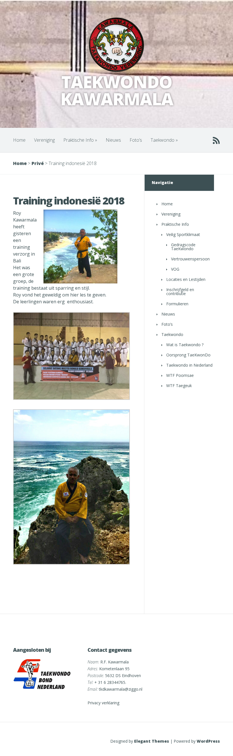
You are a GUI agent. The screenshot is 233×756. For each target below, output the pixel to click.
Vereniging (44, 140)
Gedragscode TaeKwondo (183, 246)
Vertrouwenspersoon (190, 259)
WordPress (208, 741)
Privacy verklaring (103, 702)
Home (19, 140)
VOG (175, 269)
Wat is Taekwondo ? (184, 344)
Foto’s (136, 140)
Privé (38, 163)
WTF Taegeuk (179, 385)
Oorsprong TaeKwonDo (188, 355)
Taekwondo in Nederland (189, 365)
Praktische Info (80, 140)
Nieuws (113, 140)
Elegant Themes (151, 741)
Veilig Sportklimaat (183, 234)
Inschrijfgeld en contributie (180, 291)
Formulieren (177, 303)
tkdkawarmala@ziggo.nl (120, 689)
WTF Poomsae (180, 375)
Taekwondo (164, 140)
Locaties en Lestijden (185, 279)
